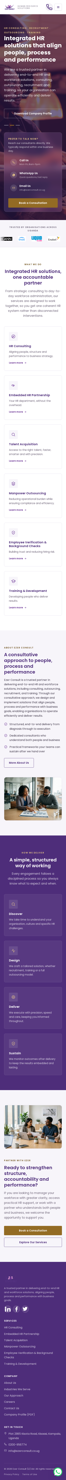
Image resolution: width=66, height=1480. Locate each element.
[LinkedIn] (7, 1309)
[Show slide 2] (12, 125)
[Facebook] (16, 1309)
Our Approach (13, 1396)
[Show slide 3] (18, 125)
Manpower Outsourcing (19, 1347)
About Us (10, 1383)
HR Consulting (13, 1327)
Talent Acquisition (16, 1340)
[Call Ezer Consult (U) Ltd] (49, 7)
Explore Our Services (33, 1242)
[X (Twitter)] (25, 1309)
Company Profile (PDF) (19, 1415)
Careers (9, 1402)
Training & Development (20, 1364)
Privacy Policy (11, 1474)
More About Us (19, 763)
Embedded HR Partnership (21, 1334)
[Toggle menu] (58, 7)
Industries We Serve (17, 1389)
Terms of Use (29, 1474)
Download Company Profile (33, 113)
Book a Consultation (33, 203)
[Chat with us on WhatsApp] (57, 1471)
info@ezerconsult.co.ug (23, 1451)
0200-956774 (17, 1445)
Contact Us (11, 1408)
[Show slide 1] (6, 125)
